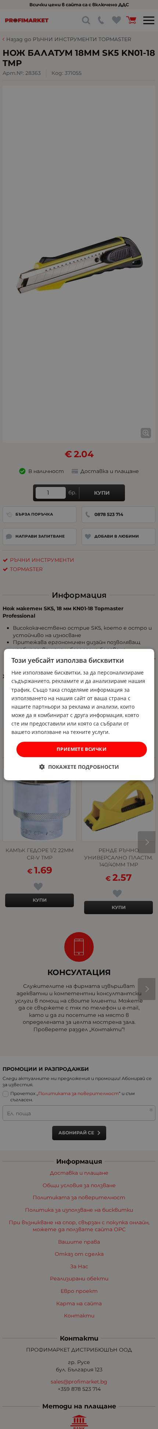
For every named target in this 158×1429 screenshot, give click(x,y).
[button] (79, 767)
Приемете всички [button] (82, 749)
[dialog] (79, 714)
